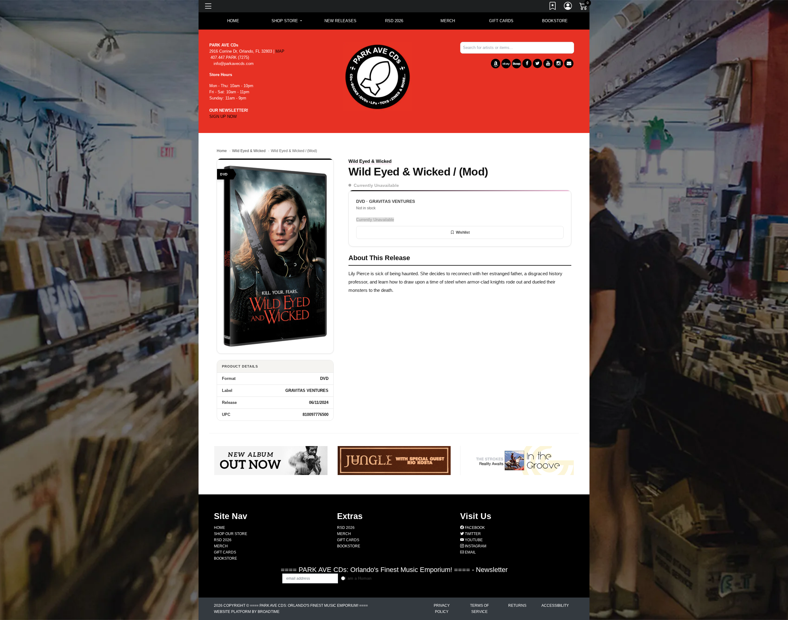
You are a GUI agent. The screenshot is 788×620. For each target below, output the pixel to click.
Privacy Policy (442, 608)
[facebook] (527, 63)
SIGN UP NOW (223, 116)
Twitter (472, 534)
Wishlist (463, 232)
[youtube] (548, 63)
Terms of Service (479, 608)
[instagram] (558, 63)
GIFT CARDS (501, 20)
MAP (279, 51)
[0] (583, 7)
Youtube (473, 540)
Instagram (475, 546)
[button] (287, 20)
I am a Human (358, 578)
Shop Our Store (230, 534)
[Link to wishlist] (553, 7)
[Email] (569, 63)
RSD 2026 (394, 20)
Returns (517, 605)
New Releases (340, 20)
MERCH (447, 20)
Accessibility (555, 605)
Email (470, 552)
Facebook (474, 527)
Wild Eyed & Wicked (249, 151)
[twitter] (537, 63)
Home (222, 151)
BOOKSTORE (555, 20)
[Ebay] (506, 63)
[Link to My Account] (568, 7)
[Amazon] (495, 63)
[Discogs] (516, 63)
